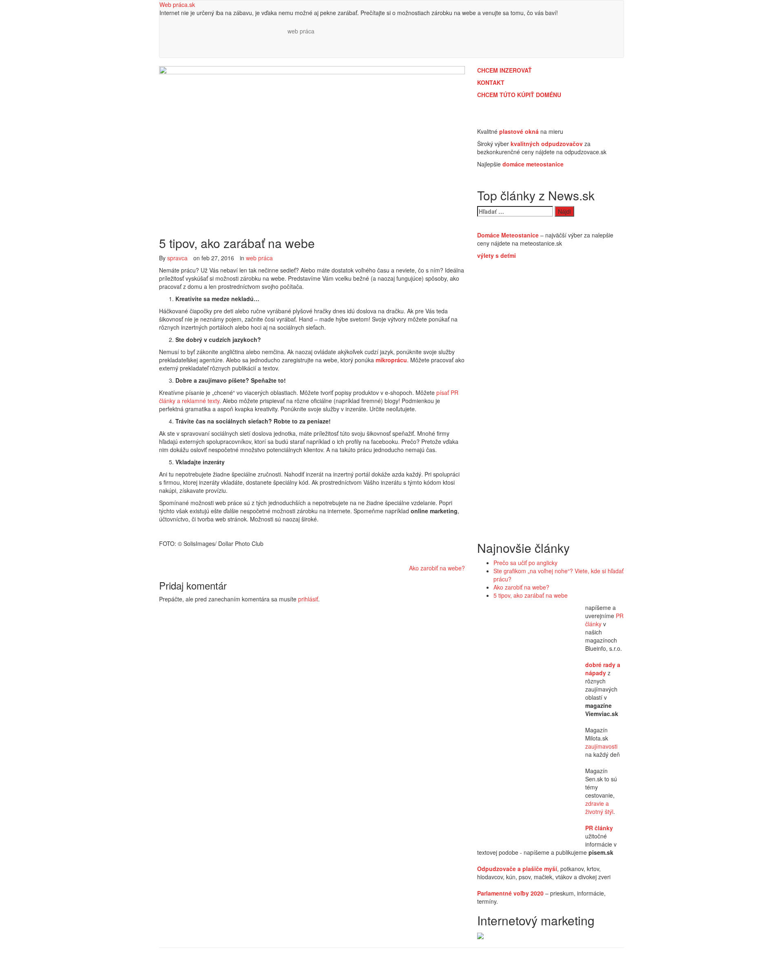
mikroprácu (391, 360)
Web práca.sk (177, 4)
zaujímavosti (601, 746)
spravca (177, 258)
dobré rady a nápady (602, 669)
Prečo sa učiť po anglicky (525, 563)
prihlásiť (308, 599)
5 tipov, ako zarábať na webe (530, 595)
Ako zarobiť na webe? (437, 568)
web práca (301, 31)
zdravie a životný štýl (599, 807)
